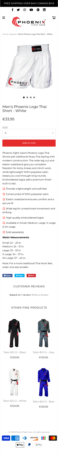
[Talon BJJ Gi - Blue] (43, 382)
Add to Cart (29, 143)
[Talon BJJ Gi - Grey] (43, 333)
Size (5, 127)
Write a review (39, 294)
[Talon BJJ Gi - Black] (14, 333)
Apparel (13, 34)
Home (5, 34)
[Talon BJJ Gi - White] (14, 382)
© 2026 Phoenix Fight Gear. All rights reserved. (29, 432)
